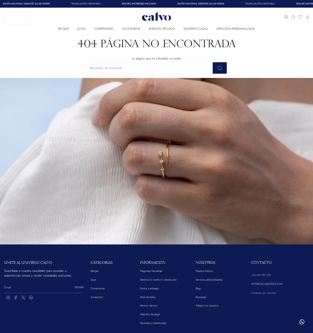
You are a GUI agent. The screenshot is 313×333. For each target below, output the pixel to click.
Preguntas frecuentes (151, 271)
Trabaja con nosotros (207, 306)
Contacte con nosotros (263, 293)
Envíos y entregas (149, 288)
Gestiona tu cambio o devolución (158, 280)
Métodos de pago (150, 314)
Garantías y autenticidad (153, 323)
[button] (63, 28)
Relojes (94, 271)
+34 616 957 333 (261, 275)
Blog (198, 288)
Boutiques (201, 297)
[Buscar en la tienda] (220, 68)
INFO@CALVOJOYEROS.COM (267, 284)
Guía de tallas (147, 297)
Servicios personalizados (209, 280)
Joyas (93, 280)
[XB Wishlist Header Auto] (300, 17)
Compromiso (98, 288)
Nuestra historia (204, 271)
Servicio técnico (148, 306)
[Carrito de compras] (307, 17)
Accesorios (97, 297)
